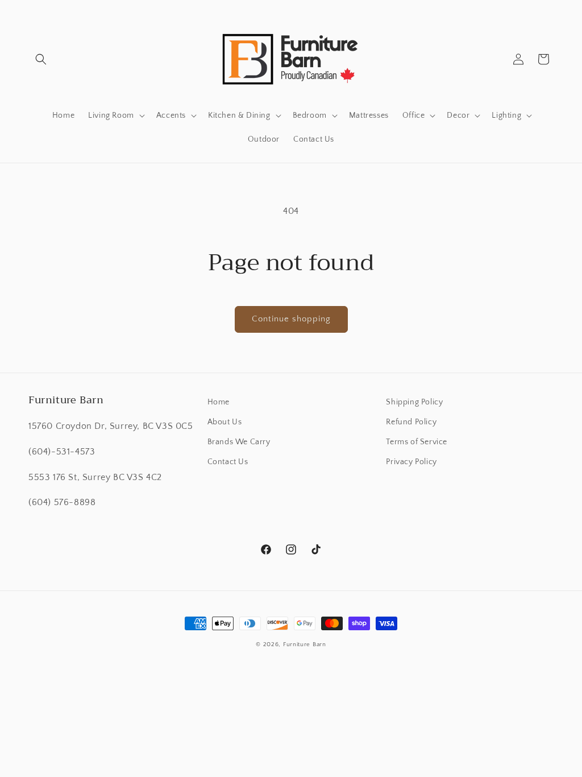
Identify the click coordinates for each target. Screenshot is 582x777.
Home (218, 402)
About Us (224, 422)
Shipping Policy (414, 402)
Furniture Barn (304, 644)
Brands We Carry (239, 442)
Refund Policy (411, 422)
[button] (40, 59)
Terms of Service (416, 442)
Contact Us (227, 461)
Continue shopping (291, 319)
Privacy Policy (411, 461)
